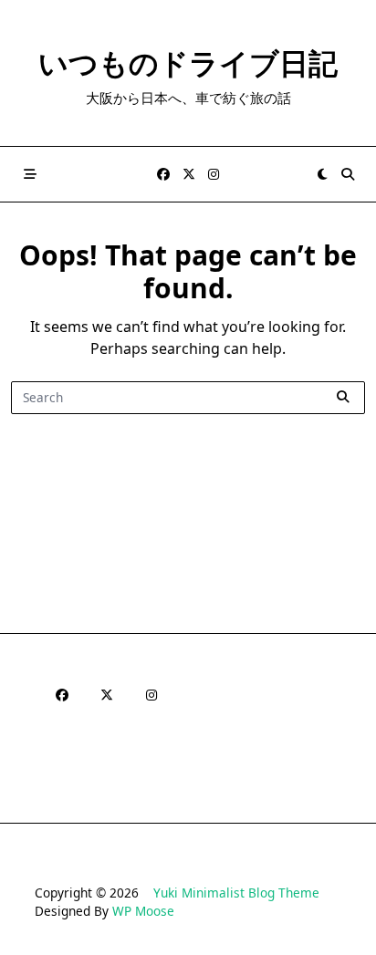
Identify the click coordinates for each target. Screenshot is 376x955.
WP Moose (143, 910)
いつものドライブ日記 (188, 62)
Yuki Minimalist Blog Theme (236, 892)
